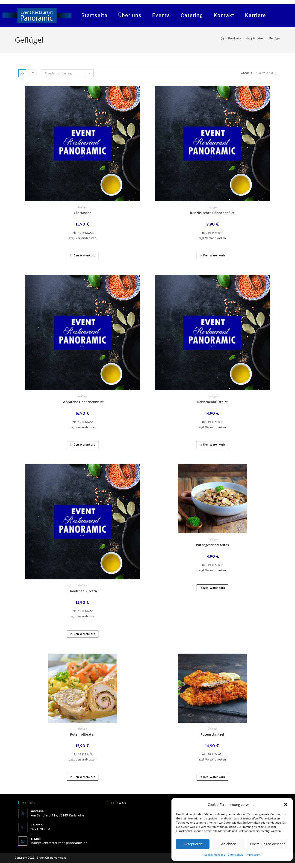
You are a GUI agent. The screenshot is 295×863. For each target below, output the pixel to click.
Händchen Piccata (82, 591)
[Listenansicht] (32, 73)
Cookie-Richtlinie (214, 855)
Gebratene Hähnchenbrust (83, 402)
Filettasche (82, 213)
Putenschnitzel (212, 734)
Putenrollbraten (82, 734)
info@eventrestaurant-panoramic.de (59, 843)
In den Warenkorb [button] (82, 255)
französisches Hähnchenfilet (212, 213)
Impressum (253, 855)
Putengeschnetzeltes (212, 545)
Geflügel (274, 38)
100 (258, 73)
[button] (285, 804)
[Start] (222, 38)
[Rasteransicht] (22, 73)
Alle (273, 73)
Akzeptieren (192, 844)
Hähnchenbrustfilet (212, 402)
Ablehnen (228, 844)
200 (265, 73)
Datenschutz (235, 855)
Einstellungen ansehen (268, 844)
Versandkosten (86, 238)
